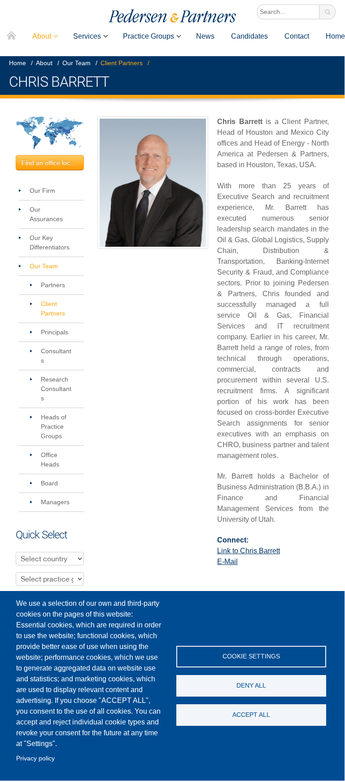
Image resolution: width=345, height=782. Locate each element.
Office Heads (50, 459)
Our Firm (42, 190)
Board (49, 483)
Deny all (251, 685)
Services (87, 36)
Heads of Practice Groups (53, 426)
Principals (54, 332)
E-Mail (227, 561)
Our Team (76, 63)
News (205, 36)
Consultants (56, 355)
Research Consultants (56, 389)
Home (11, 36)
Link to (248, 551)
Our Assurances (46, 214)
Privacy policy (35, 758)
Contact (296, 36)
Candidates (249, 36)
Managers (55, 502)
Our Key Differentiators (50, 242)
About (41, 36)
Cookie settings (251, 656)
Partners (53, 285)
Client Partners (121, 63)
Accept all (251, 714)
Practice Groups (148, 36)
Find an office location (53, 162)
